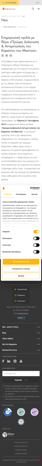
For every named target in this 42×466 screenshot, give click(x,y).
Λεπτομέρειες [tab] (21, 194)
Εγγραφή (18, 380)
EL (37, 3)
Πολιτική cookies (21, 450)
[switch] (36, 238)
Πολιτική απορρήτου (21, 446)
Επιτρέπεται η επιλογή (21, 269)
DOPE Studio (22, 462)
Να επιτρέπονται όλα (21, 262)
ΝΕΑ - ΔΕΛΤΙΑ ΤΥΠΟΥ (15, 16)
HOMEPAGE (4, 16)
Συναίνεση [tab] (8, 194)
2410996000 (10, 2)
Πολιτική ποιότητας (21, 442)
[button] (21, 454)
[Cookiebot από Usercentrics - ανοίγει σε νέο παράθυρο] (30, 188)
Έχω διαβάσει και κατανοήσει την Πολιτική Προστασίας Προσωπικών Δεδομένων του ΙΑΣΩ (22, 398)
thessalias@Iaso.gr (23, 313)
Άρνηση (21, 276)
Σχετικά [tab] (34, 194)
